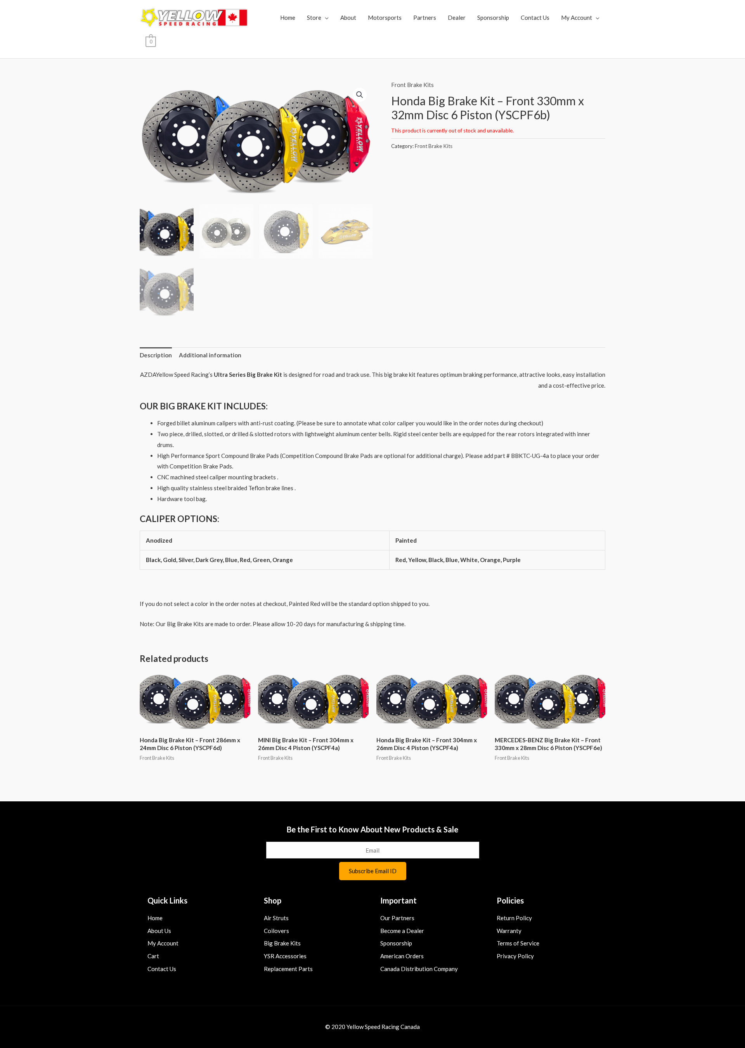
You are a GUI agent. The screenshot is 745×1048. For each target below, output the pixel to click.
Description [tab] (156, 355)
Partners (424, 17)
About (348, 17)
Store (314, 17)
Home (287, 17)
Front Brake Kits (412, 84)
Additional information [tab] (210, 355)
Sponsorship (493, 17)
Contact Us (535, 17)
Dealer (457, 17)
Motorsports (385, 17)
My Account (576, 17)
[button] (360, 95)
